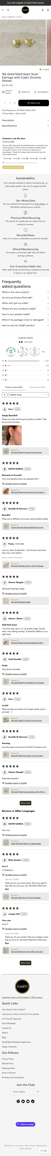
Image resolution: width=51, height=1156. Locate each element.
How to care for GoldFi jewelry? (18, 325)
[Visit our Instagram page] (18, 1101)
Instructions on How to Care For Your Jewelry (20, 1014)
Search (5, 1032)
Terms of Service (8, 1072)
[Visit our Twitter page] (23, 1101)
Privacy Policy (8, 1058)
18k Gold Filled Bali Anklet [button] (20, 602)
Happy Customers (9, 1046)
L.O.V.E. (19, 17)
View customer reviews (13, 167)
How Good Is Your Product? (14, 1009)
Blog (4, 1037)
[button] (25, 361)
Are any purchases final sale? (17, 297)
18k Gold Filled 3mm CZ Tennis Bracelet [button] (25, 898)
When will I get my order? (15, 303)
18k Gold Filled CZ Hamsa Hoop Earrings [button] (26, 452)
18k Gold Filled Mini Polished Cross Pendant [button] (27, 683)
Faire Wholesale (8, 1023)
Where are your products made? (19, 308)
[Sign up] (37, 1091)
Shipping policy (41, 1145)
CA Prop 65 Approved (11, 1018)
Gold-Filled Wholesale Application (16, 1042)
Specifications (9, 125)
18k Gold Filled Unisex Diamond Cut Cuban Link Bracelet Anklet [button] (28, 492)
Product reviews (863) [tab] (13, 387)
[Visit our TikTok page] (32, 1101)
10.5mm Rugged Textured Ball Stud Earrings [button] (27, 527)
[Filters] (4, 394)
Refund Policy (7, 1063)
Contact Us (6, 1028)
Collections (11, 17)
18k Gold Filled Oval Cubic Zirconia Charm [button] (27, 756)
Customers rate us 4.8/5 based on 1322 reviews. (22, 997)
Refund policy (9, 1145)
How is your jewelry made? (16, 314)
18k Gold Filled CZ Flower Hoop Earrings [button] (26, 720)
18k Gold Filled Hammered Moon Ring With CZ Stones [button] (28, 792)
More (43, 351)
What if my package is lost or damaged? (23, 319)
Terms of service (30, 1145)
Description (8, 120)
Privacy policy (19, 1145)
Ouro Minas (40, 204)
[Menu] (3, 10)
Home (4, 17)
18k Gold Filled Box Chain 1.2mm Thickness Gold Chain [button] (27, 566)
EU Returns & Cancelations (13, 1077)
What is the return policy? (15, 292)
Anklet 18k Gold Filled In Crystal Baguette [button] (26, 843)
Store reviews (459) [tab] (37, 387)
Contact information (25, 1148)
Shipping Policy (8, 1068)
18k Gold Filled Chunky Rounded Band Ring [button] (27, 643)
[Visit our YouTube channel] (28, 1101)
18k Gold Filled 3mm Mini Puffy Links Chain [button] (27, 952)
